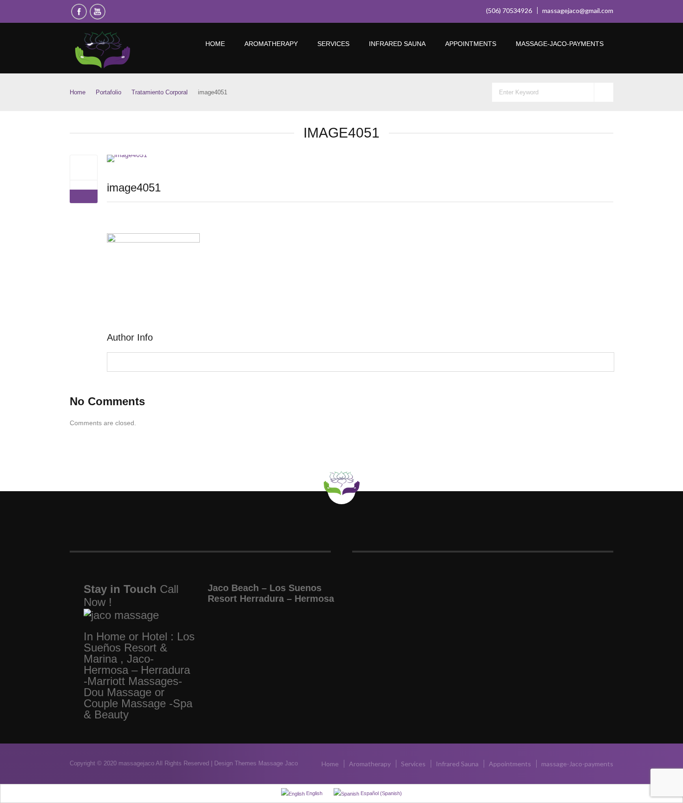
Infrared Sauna (397, 43)
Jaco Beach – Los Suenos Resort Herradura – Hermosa (271, 593)
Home (215, 43)
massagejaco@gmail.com (577, 10)
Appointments (470, 43)
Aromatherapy (271, 43)
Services (333, 43)
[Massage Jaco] (124, 49)
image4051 (134, 187)
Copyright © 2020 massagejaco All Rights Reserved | (142, 763)
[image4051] (84, 167)
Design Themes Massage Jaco (256, 763)
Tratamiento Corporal (159, 92)
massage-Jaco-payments (560, 43)
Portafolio (108, 92)
